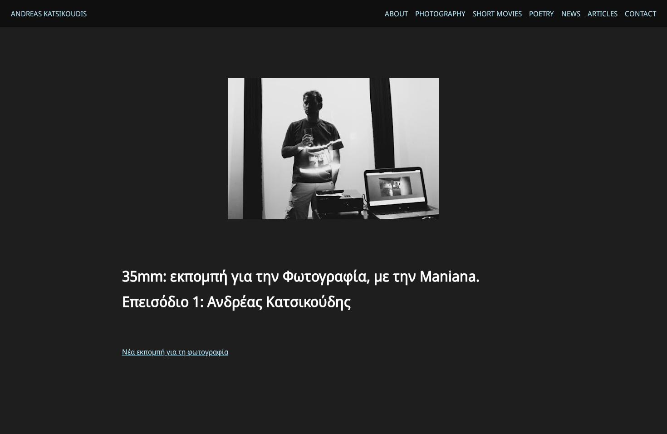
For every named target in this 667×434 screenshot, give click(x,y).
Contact (640, 14)
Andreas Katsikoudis (49, 14)
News (570, 14)
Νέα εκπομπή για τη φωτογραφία (175, 352)
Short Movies (497, 14)
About (396, 14)
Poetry (541, 14)
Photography (440, 14)
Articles (603, 14)
